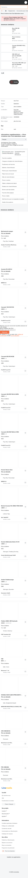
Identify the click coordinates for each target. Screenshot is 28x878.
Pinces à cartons (6, 180)
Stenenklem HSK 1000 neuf (19, 62)
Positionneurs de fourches (8, 164)
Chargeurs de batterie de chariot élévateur (12, 161)
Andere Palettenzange (7, 579)
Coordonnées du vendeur (8, 800)
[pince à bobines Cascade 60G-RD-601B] (14, 346)
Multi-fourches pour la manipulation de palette (13, 199)
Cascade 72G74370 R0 (7, 307)
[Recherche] (25, 7)
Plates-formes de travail (8, 173)
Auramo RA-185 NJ (6, 269)
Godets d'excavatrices (7, 202)
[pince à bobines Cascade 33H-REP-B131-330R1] (14, 384)
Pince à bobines (16, 36)
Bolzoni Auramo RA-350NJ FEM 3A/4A (12, 506)
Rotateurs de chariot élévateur (9, 186)
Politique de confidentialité (8, 825)
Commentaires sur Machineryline (9, 831)
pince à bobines (17, 106)
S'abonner (4, 332)
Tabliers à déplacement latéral (9, 183)
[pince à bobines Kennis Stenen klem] (14, 459)
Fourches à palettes (7, 158)
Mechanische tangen (7, 231)
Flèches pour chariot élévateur (9, 170)
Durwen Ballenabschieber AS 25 (10, 542)
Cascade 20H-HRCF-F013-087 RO (19, 45)
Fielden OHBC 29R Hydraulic (9, 621)
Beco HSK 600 (15, 28)
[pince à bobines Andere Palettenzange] (14, 569)
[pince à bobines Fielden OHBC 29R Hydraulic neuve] (14, 610)
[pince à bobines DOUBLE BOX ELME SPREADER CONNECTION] (14, 684)
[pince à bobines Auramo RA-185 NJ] (14, 259)
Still (2, 658)
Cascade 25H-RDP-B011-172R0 (10, 432)
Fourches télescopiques (8, 192)
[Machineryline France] (10, 2)
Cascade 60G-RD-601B (7, 356)
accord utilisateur (15, 335)
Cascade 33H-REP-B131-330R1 (10, 394)
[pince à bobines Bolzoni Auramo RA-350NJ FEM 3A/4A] (14, 495)
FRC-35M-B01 (5, 767)
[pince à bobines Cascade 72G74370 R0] (14, 296)
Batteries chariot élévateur (8, 167)
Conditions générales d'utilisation (9, 823)
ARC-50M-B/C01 (5, 731)
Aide (3, 798)
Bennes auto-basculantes (8, 189)
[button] (26, 2)
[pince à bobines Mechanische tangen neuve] (14, 221)
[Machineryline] (6, 11)
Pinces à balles (5, 196)
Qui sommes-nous (6, 795)
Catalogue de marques (7, 833)
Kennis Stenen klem (6, 469)
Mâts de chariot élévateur (8, 177)
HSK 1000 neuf (16, 54)
